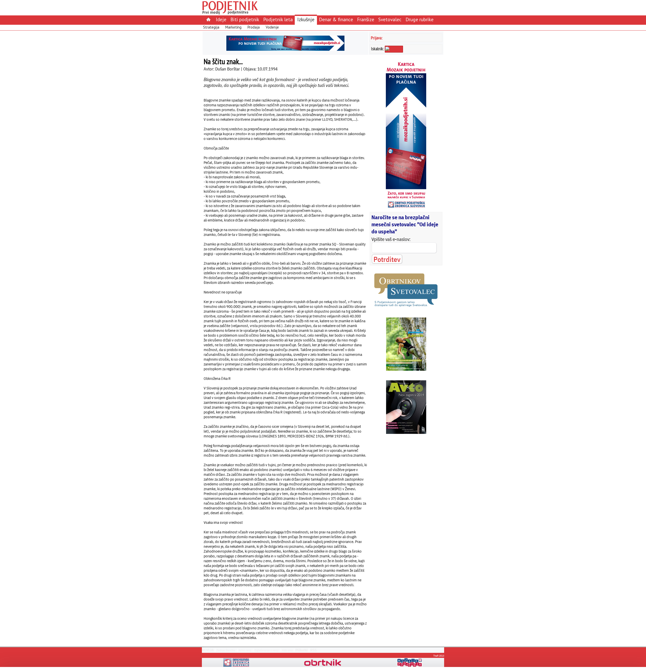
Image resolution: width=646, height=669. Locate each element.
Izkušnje (305, 19)
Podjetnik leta (278, 19)
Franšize (365, 19)
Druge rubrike (420, 19)
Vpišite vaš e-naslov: (391, 239)
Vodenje (272, 27)
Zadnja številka (226, 650)
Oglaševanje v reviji (267, 650)
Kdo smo (287, 650)
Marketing (233, 27)
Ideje (221, 19)
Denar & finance (336, 19)
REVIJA (208, 650)
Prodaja (254, 27)
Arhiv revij (245, 650)
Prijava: (377, 38)
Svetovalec (389, 19)
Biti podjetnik (244, 19)
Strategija (211, 27)
